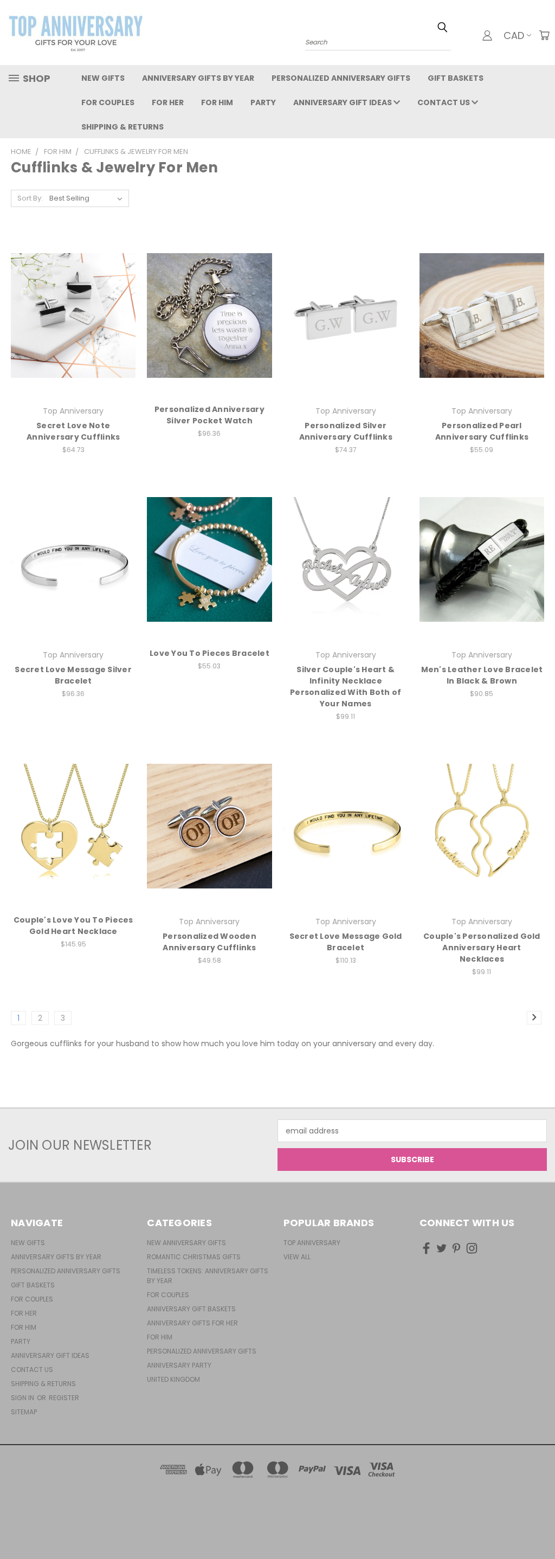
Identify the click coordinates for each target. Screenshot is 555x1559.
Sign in (23, 1397)
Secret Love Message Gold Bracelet (345, 942)
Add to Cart (73, 845)
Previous (538, 1525)
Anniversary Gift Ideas (343, 102)
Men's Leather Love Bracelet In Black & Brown (482, 675)
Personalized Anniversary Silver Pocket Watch (209, 415)
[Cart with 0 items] (544, 35)
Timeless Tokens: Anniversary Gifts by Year (207, 1275)
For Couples (107, 102)
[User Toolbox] (487, 35)
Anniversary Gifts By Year (198, 78)
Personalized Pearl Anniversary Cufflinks (481, 431)
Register (64, 1397)
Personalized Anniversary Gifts (341, 78)
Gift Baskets (455, 78)
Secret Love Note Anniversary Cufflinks (73, 431)
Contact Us (444, 102)
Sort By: (30, 198)
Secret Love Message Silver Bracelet (73, 675)
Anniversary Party (179, 1365)
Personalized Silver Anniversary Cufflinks (345, 431)
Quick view (73, 293)
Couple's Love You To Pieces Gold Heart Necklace (73, 925)
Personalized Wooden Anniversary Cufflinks (209, 942)
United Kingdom (173, 1379)
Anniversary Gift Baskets (191, 1308)
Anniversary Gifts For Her (192, 1323)
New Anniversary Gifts (186, 1242)
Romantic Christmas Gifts (194, 1256)
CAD (514, 35)
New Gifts (103, 78)
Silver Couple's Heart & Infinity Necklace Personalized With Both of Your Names (345, 686)
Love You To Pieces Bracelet (209, 653)
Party (263, 102)
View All (297, 1256)
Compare (70, 314)
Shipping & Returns (122, 126)
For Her (168, 102)
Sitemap (24, 1411)
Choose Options (73, 334)
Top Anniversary (311, 1242)
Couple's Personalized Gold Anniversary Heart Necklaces (481, 947)
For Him (217, 102)
